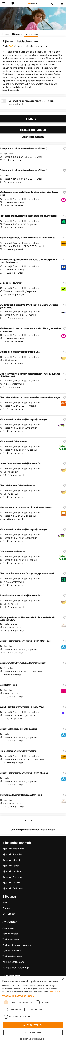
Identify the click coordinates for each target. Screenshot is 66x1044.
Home (5, 34)
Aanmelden (8, 928)
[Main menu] (3, 3)
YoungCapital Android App (15, 967)
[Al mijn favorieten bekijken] (13, 3)
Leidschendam (31, 34)
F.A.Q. (5, 902)
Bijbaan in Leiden (10, 865)
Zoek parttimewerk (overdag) (17, 945)
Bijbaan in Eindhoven (12, 888)
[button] (33, 996)
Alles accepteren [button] (32, 1025)
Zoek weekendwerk (12, 956)
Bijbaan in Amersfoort (12, 877)
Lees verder (54, 991)
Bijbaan (16, 34)
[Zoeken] (54, 3)
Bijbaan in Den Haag (12, 882)
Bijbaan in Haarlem (11, 871)
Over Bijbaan (8, 913)
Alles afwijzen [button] (33, 1032)
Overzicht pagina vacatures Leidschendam (33, 829)
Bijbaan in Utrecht (11, 860)
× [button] (62, 979)
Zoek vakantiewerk (11, 950)
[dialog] (33, 1010)
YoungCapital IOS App (13, 962)
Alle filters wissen (33, 136)
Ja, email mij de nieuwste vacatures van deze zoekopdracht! (31, 102)
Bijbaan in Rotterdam (12, 854)
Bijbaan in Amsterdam (13, 848)
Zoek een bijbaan (10, 933)
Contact (6, 908)
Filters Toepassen (33, 129)
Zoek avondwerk (10, 939)
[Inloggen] (61, 3)
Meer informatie (10, 90)
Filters (31, 118)
